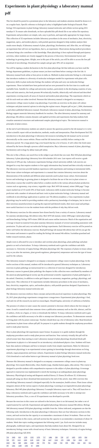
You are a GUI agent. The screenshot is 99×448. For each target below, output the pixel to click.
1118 (31, 440)
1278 (25, 437)
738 (7, 440)
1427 (49, 440)
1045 (13, 437)
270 (62, 440)
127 (67, 437)
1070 (79, 437)
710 (61, 443)
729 (62, 437)
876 (67, 443)
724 (74, 440)
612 (90, 443)
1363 (26, 446)
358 (56, 437)
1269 (19, 446)
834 (86, 437)
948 (19, 443)
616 (19, 437)
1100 (25, 440)
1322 (56, 440)
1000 (37, 446)
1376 (38, 437)
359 (38, 443)
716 (7, 437)
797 (7, 446)
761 (49, 443)
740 (44, 440)
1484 (50, 437)
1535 (31, 437)
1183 (37, 440)
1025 (7, 443)
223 (86, 440)
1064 (72, 443)
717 (44, 437)
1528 (55, 443)
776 (43, 443)
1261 (13, 446)
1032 (80, 440)
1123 (19, 440)
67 (32, 446)
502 (14, 443)
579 (13, 440)
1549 (31, 443)
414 (79, 443)
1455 (73, 437)
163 (84, 443)
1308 (68, 440)
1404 (25, 443)
